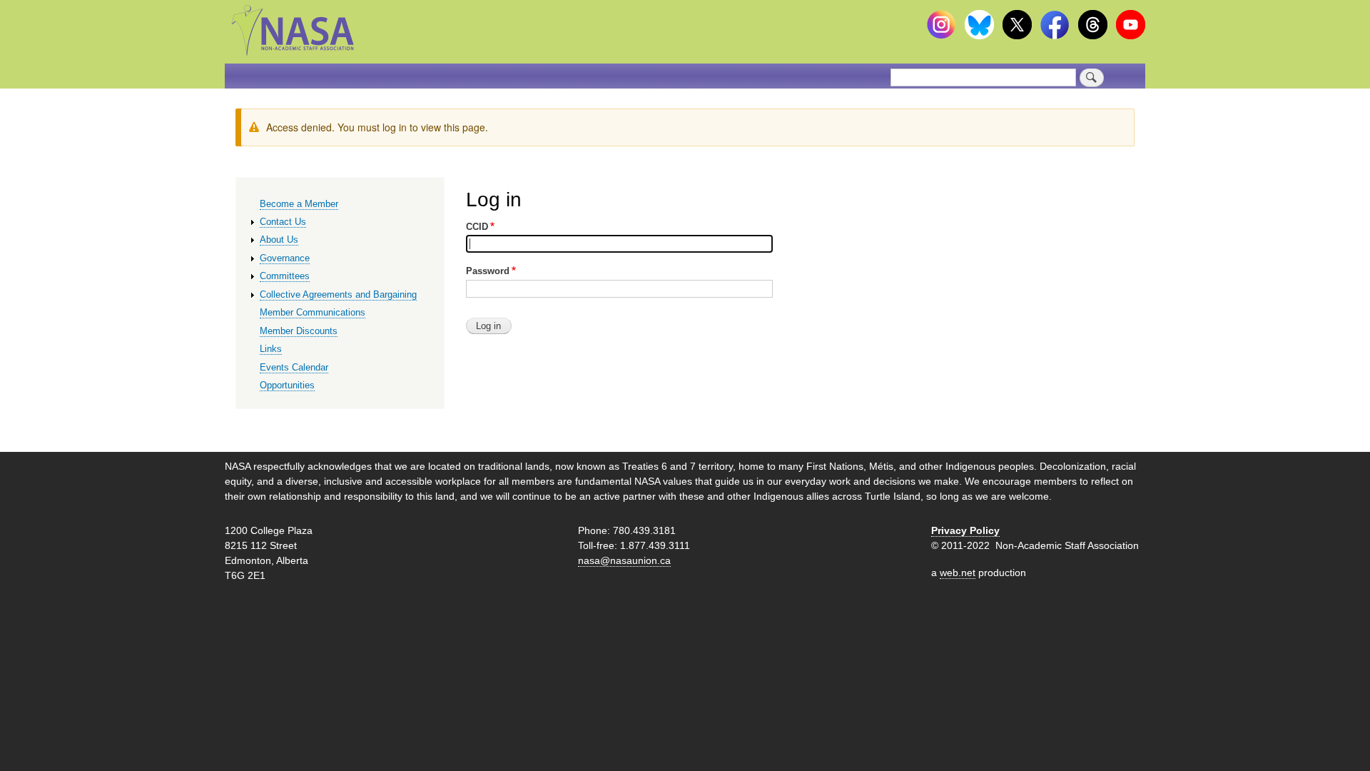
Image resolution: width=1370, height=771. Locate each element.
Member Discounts (299, 331)
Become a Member (299, 203)
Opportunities (287, 385)
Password (487, 271)
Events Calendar (294, 367)
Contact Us (283, 221)
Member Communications (312, 312)
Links (271, 348)
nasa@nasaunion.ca (624, 560)
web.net (957, 572)
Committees (285, 276)
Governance (285, 258)
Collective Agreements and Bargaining (338, 294)
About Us (279, 239)
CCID (477, 226)
